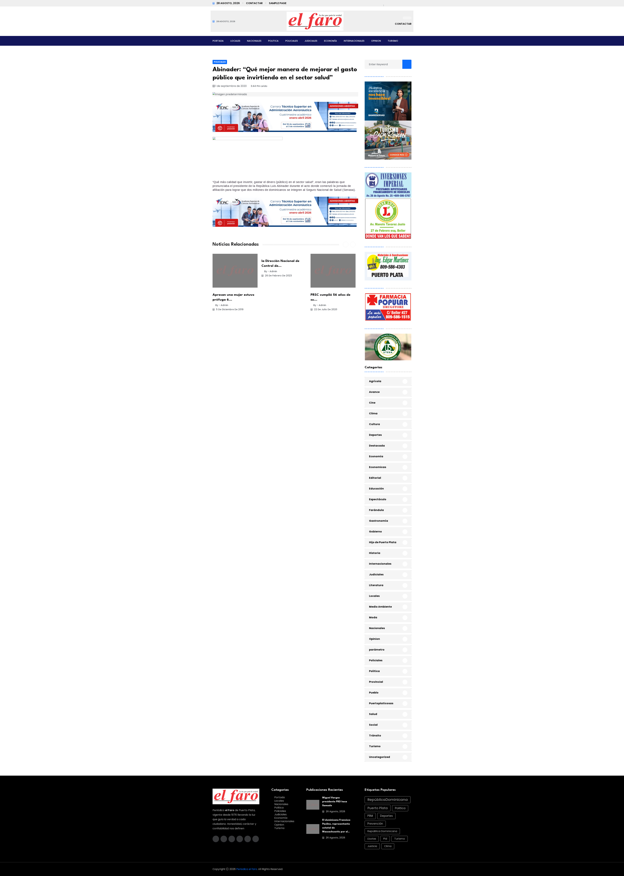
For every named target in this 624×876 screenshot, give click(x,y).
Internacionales (354, 40)
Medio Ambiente (380, 607)
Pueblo (373, 692)
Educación (376, 488)
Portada (218, 40)
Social (373, 725)
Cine (372, 403)
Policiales (291, 40)
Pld (385, 839)
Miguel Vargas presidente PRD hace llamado (334, 802)
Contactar (254, 3)
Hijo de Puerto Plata (382, 542)
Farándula (376, 510)
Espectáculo (377, 499)
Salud (373, 714)
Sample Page (277, 3)
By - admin (221, 305)
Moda (373, 617)
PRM (370, 816)
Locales (235, 40)
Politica (273, 40)
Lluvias (371, 839)
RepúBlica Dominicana (382, 831)
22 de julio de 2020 (325, 309)
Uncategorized (379, 757)
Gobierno (375, 531)
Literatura (376, 585)
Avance (374, 392)
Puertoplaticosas (381, 703)
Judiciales (311, 40)
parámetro (376, 650)
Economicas (377, 467)
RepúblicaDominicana (387, 799)
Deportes (375, 435)
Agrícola (375, 381)
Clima (373, 413)
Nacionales (254, 40)
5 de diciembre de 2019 (229, 309)
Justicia (372, 846)
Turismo (393, 40)
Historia (374, 553)
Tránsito (375, 735)
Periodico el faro (246, 869)
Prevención (375, 824)
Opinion (376, 40)
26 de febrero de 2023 (278, 275)
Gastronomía (378, 521)
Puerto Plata (377, 808)
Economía (330, 40)
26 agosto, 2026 (335, 811)
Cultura (374, 424)
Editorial (375, 478)
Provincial (376, 682)
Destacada (377, 446)
